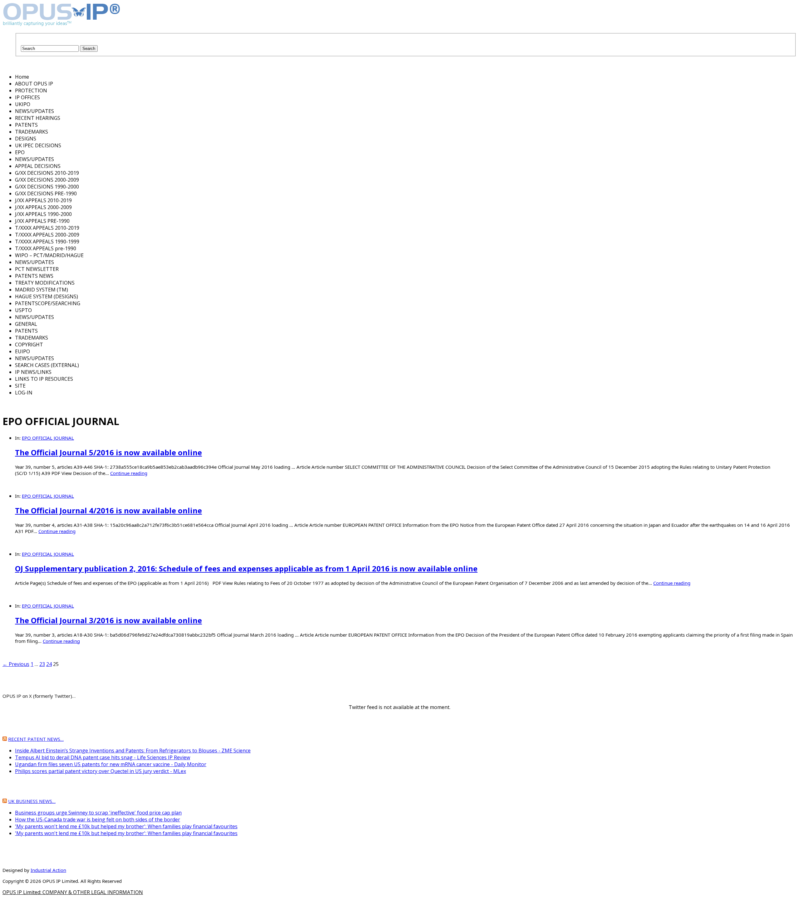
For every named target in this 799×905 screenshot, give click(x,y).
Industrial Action (48, 870)
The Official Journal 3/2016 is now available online (108, 620)
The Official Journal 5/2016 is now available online (108, 452)
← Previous (15, 664)
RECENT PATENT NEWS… (36, 739)
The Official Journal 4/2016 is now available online (108, 510)
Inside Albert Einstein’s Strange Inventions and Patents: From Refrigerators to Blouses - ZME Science (133, 750)
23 (42, 664)
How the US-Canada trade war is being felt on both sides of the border (97, 819)
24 (49, 664)
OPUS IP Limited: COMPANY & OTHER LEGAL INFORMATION (72, 892)
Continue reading (128, 473)
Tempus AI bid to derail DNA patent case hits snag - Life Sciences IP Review (102, 757)
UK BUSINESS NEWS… (32, 801)
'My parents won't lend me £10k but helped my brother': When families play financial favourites (126, 826)
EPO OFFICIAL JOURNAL (48, 438)
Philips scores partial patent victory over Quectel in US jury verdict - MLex (100, 771)
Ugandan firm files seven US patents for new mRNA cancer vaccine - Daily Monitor (110, 764)
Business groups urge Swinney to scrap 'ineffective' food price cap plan (98, 812)
